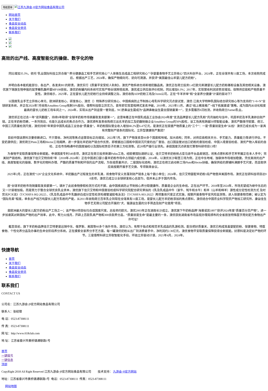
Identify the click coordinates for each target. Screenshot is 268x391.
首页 (12, 258)
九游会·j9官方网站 (125, 371)
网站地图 (11, 386)
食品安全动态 (17, 23)
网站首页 (14, 14)
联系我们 (14, 32)
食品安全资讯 (17, 28)
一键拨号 (7, 355)
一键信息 (7, 359)
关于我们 (14, 19)
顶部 (4, 364)
